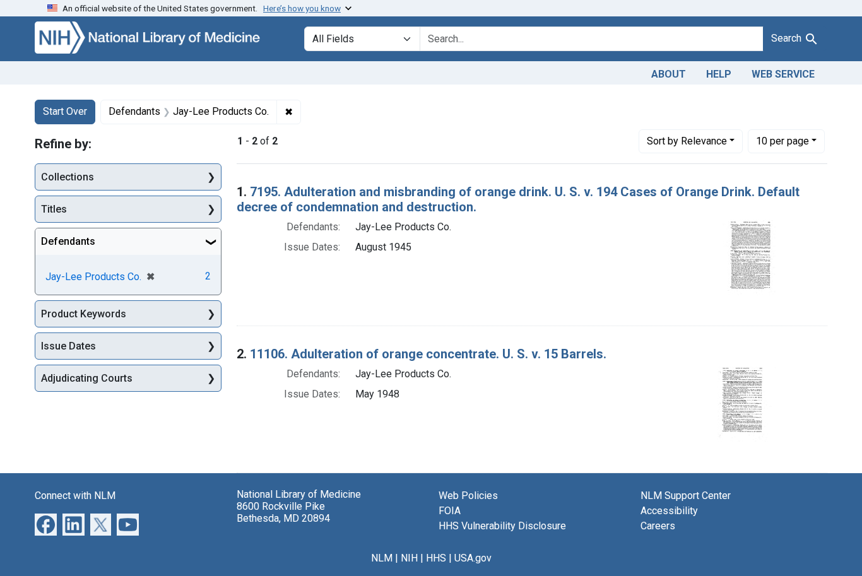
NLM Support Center (686, 496)
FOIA (450, 511)
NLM (382, 558)
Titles (54, 209)
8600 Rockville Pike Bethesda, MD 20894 (283, 512)
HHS (436, 558)
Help (718, 74)
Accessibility (669, 511)
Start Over (65, 111)
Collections (67, 177)
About (668, 74)
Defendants (68, 241)
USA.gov (473, 558)
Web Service (783, 74)
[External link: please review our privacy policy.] (46, 523)
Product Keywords (83, 314)
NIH (409, 558)
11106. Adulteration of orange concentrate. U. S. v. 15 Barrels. (428, 353)
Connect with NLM (75, 496)
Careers (658, 526)
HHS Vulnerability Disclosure (502, 526)
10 (782, 140)
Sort (687, 141)
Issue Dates (68, 346)
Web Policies (468, 496)
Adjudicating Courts (87, 378)
